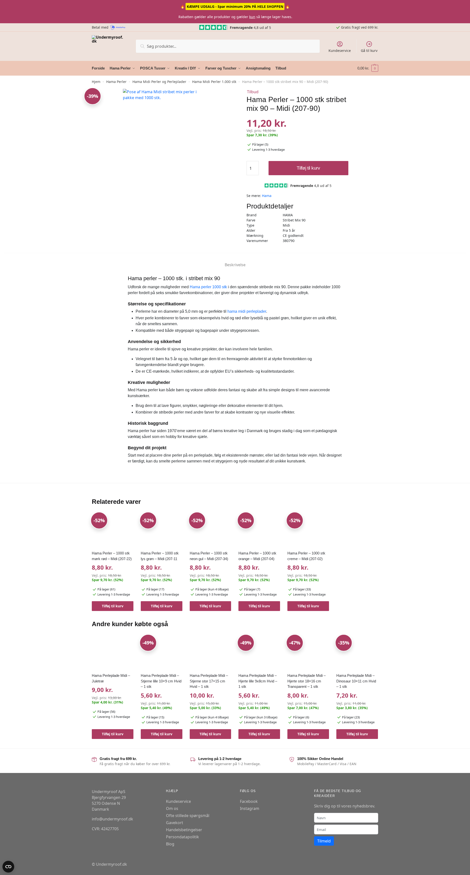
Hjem (96, 81)
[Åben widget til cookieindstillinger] (8, 867)
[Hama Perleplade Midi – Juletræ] (112, 652)
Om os (172, 808)
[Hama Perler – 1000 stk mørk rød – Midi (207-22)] (112, 530)
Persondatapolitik (182, 837)
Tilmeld (324, 841)
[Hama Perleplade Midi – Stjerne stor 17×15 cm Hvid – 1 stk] (210, 652)
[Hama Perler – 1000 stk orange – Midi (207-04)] (259, 530)
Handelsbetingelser (184, 829)
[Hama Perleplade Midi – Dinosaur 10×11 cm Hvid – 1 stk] (357, 652)
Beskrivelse (235, 264)
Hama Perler (116, 81)
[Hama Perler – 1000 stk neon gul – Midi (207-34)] (210, 530)
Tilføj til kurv (308, 168)
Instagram (249, 808)
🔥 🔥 (235, 6)
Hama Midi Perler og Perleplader (159, 81)
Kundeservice (340, 50)
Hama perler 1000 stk (208, 287)
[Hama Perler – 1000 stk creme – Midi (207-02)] (308, 530)
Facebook (249, 801)
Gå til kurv (369, 50)
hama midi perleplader (246, 311)
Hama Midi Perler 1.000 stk (214, 81)
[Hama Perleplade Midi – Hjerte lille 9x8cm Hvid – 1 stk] (259, 652)
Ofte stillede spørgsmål (187, 815)
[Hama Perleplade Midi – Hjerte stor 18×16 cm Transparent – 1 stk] (308, 652)
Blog (170, 844)
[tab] (235, 260)
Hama (266, 195)
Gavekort (174, 822)
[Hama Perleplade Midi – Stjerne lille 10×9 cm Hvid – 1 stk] (161, 652)
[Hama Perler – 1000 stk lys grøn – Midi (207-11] (161, 530)
